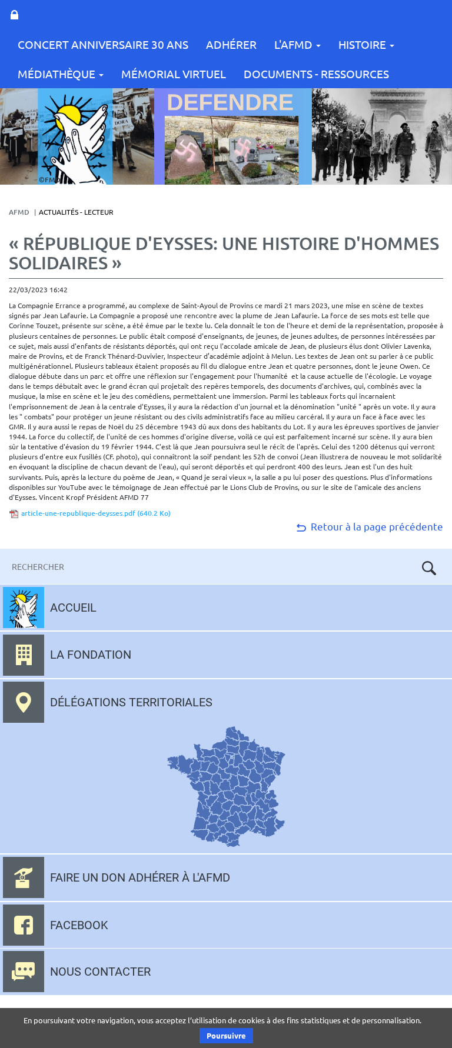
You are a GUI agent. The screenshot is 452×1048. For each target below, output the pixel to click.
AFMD (19, 212)
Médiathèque (58, 73)
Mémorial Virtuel (173, 73)
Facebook (79, 925)
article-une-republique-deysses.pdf (96, 513)
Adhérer (231, 44)
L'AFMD (294, 44)
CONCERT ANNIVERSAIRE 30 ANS (103, 44)
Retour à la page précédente (375, 526)
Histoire (363, 44)
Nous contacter (100, 971)
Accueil (73, 607)
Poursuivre (226, 1035)
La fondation (90, 655)
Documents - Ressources (316, 73)
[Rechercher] (429, 568)
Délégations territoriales (131, 702)
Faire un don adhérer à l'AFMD (140, 877)
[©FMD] (75, 136)
